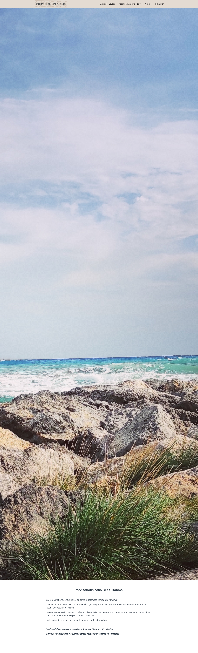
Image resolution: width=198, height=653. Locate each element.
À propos (148, 4)
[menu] (131, 4)
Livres (140, 4)
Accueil (103, 4)
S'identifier (159, 4)
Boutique (112, 4)
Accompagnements (127, 4)
